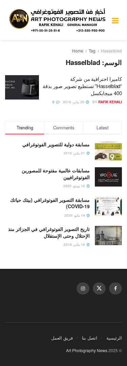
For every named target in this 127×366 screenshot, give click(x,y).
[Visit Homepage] (58, 20)
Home (77, 50)
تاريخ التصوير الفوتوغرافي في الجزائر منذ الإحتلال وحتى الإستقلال (49, 232)
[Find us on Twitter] (99, 288)
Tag (92, 50)
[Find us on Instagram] (83, 288)
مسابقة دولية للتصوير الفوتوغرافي (56, 144)
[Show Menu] (115, 20)
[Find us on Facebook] (115, 288)
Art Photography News (86, 350)
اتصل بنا (89, 338)
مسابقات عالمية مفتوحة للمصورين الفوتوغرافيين (56, 173)
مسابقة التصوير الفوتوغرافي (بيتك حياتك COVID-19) (50, 203)
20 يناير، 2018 (74, 102)
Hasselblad (111, 50)
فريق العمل (62, 338)
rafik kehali (110, 102)
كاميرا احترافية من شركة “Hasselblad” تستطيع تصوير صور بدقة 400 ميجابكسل (82, 85)
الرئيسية (114, 338)
